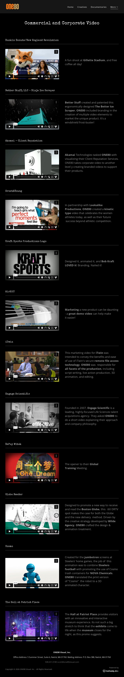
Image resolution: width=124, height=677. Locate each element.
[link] (12, 6)
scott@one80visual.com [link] (68, 662)
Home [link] (70, 7)
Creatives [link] (82, 7)
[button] (114, 7)
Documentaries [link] (99, 7)
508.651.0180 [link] (51, 662)
